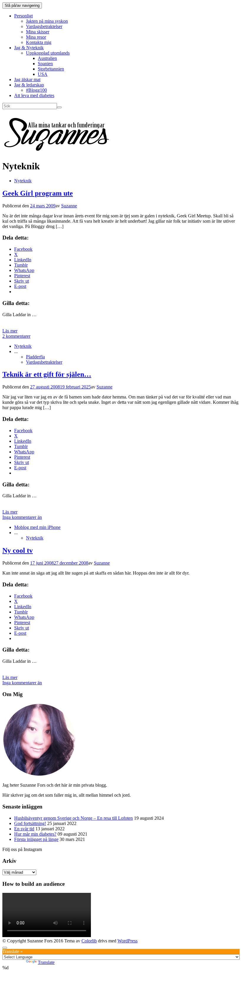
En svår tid (24, 828)
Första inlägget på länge (36, 839)
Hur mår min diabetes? (35, 834)
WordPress (127, 940)
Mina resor (36, 37)
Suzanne (69, 205)
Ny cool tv (17, 550)
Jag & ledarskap (29, 84)
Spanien (45, 63)
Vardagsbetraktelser (44, 26)
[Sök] (59, 107)
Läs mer (9, 330)
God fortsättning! (30, 823)
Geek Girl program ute (37, 193)
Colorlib (89, 940)
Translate (46, 962)
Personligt (23, 15)
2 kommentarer (16, 336)
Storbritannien (51, 68)
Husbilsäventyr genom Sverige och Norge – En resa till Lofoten (73, 818)
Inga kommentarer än (22, 517)
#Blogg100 (36, 90)
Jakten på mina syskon (47, 21)
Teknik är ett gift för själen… (46, 374)
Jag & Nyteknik (29, 47)
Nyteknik (23, 180)
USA (43, 74)
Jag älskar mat (27, 79)
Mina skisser (37, 31)
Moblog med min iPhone (37, 527)
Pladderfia (35, 356)
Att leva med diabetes (34, 95)
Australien (47, 58)
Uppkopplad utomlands (48, 52)
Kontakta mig (38, 42)
